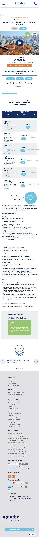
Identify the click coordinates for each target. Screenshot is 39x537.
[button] (19, 86)
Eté (14, 28)
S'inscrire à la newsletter (19, 530)
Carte (29, 78)
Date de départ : (24, 112)
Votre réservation (30, 196)
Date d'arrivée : (8, 111)
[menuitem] (19, 380)
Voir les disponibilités (19, 65)
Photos (10, 78)
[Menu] (4, 4)
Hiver (23, 28)
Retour (33, 534)
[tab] (9, 92)
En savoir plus (12, 493)
